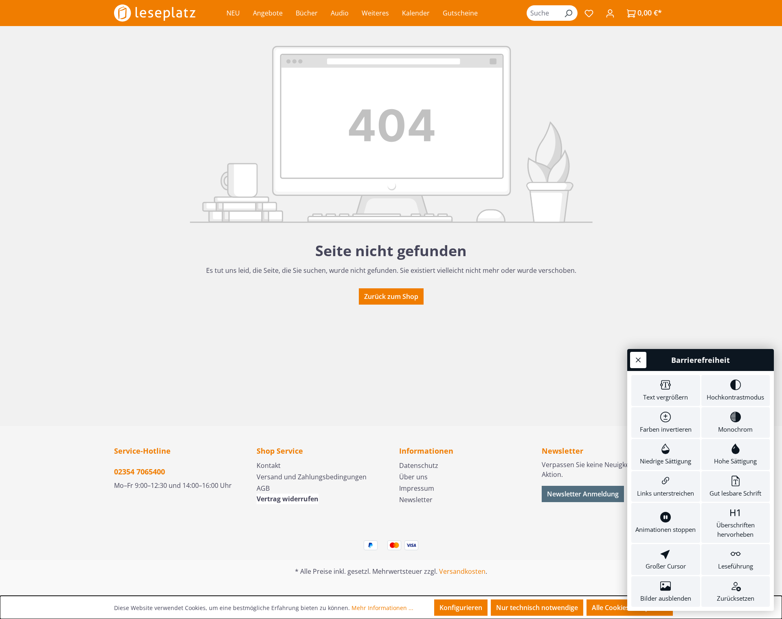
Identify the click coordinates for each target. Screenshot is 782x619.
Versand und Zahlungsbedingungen (312, 476)
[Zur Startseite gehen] (155, 13)
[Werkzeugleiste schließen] (638, 360)
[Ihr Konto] (610, 13)
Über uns (413, 476)
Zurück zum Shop (391, 296)
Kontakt (269, 465)
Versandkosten (462, 571)
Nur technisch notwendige (537, 607)
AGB (263, 488)
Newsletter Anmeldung (583, 493)
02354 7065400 (139, 471)
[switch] (665, 390)
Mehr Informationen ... (382, 608)
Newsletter (416, 499)
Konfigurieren (460, 607)
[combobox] (543, 13)
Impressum (416, 488)
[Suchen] (568, 13)
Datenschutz (418, 465)
